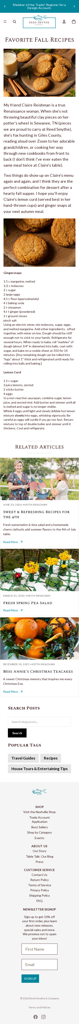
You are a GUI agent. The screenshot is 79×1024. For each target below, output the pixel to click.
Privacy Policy (39, 890)
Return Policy (39, 880)
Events (39, 838)
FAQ (39, 901)
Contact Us (39, 875)
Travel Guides (23, 758)
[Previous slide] (5, 6)
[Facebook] (35, 1017)
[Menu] (5, 22)
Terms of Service (39, 885)
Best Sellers (39, 827)
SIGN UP (30, 978)
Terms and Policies (40, 1007)
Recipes (50, 758)
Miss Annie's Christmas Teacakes (38, 671)
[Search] (14, 21)
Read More (10, 542)
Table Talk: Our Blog (39, 856)
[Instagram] (43, 1017)
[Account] (64, 21)
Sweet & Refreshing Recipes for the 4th (36, 514)
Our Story (39, 851)
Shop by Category (39, 832)
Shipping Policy (39, 895)
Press (39, 862)
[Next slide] (74, 6)
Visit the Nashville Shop (39, 812)
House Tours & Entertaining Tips (39, 768)
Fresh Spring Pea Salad (27, 603)
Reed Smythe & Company (44, 998)
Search (17, 733)
